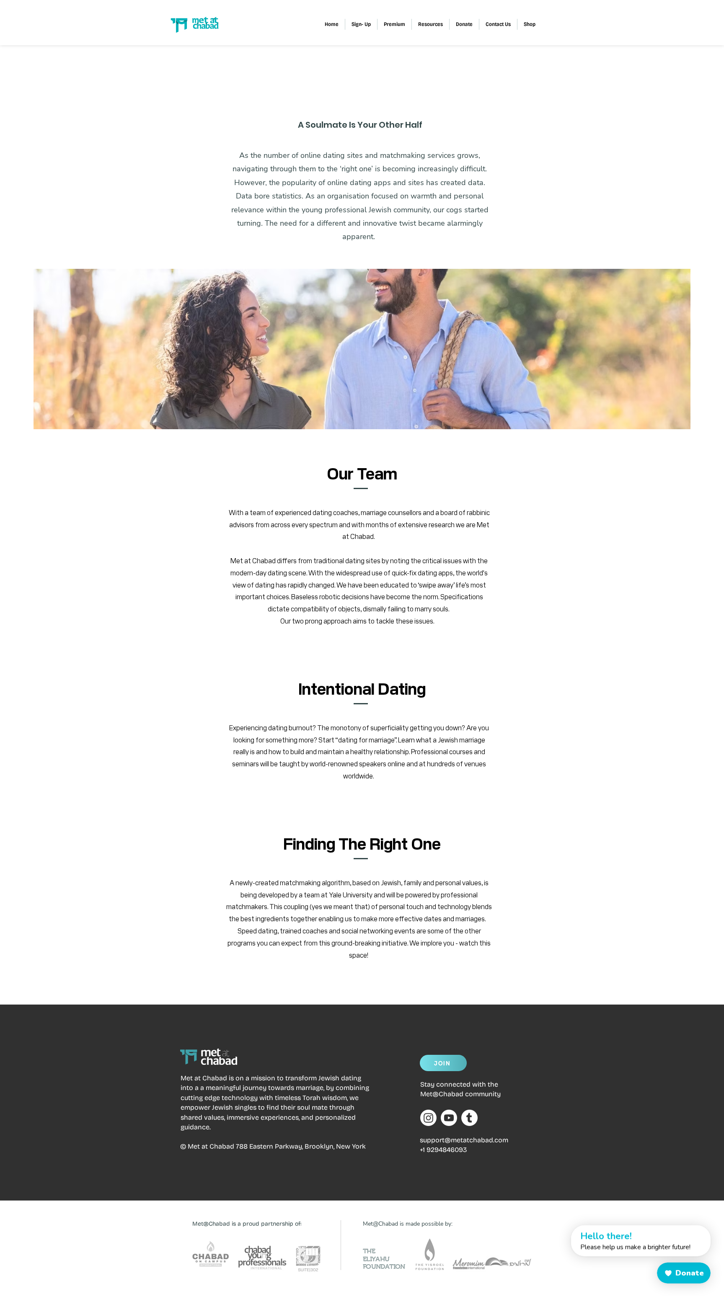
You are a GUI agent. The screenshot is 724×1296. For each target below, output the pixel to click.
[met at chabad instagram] (428, 1118)
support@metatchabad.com (464, 1140)
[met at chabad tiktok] (469, 1118)
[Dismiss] (563, 1229)
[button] (394, 24)
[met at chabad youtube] (449, 1118)
